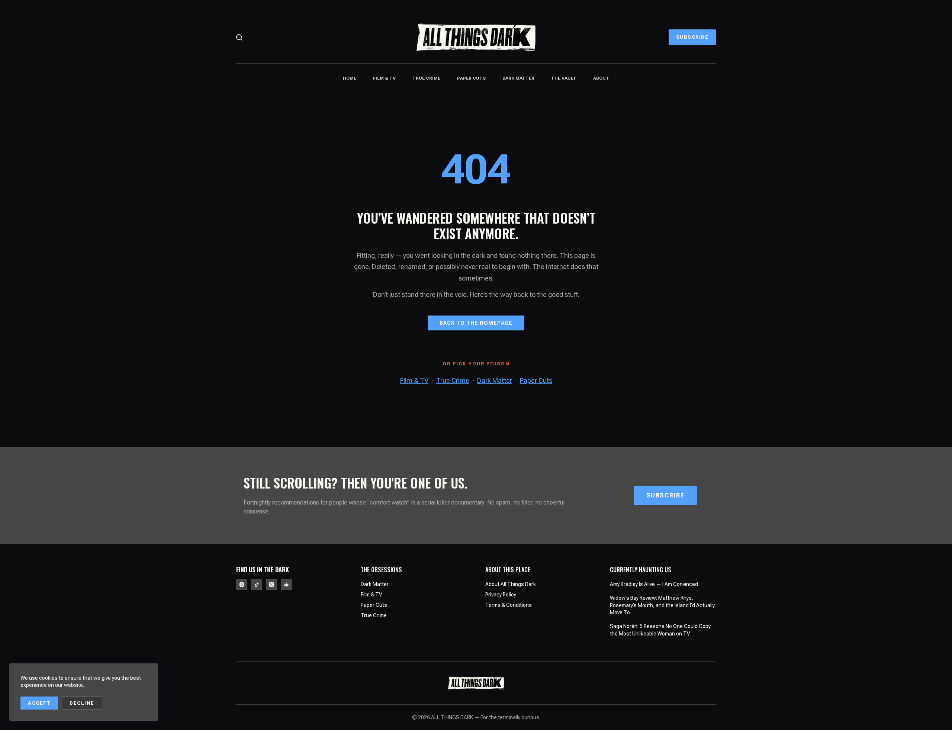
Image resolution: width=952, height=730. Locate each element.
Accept (39, 703)
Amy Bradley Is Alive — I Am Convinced (654, 584)
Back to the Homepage (476, 323)
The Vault (563, 78)
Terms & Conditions (508, 605)
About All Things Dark (510, 584)
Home (349, 78)
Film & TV (384, 78)
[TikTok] (256, 584)
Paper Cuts (471, 78)
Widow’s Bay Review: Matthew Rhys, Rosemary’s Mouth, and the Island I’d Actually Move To (662, 605)
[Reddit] (286, 584)
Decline (82, 703)
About (601, 78)
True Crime (426, 78)
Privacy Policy (500, 595)
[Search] (239, 37)
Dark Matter (518, 78)
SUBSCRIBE (692, 37)
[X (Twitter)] (271, 584)
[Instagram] (241, 584)
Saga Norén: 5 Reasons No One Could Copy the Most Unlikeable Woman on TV (660, 630)
